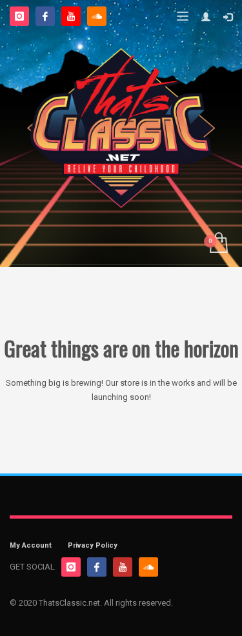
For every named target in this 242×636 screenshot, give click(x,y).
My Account (31, 545)
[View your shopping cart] (217, 243)
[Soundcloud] (96, 16)
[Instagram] (19, 16)
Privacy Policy (92, 545)
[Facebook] (45, 16)
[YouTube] (71, 16)
